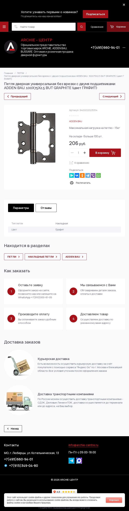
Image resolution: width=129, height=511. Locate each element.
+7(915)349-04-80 (23, 465)
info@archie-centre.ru (83, 445)
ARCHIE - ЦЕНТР (36, 40)
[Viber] (93, 175)
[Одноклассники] (82, 175)
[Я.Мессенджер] (71, 175)
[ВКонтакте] (77, 175)
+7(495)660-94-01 (105, 47)
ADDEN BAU (75, 121)
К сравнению (82, 162)
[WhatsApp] (98, 175)
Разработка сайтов (64, 507)
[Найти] (81, 27)
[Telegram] (87, 175)
